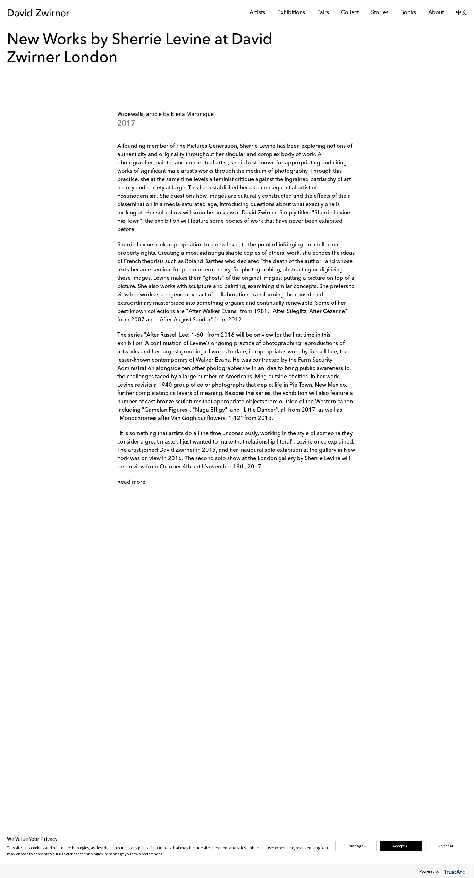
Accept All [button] (401, 846)
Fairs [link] (323, 13)
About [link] (436, 13)
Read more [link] (131, 482)
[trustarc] (454, 871)
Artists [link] (257, 13)
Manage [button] (356, 846)
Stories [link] (379, 13)
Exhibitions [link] (291, 13)
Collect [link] (350, 13)
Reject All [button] (446, 846)
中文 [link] (461, 13)
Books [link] (408, 13)
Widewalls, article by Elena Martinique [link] (165, 114)
